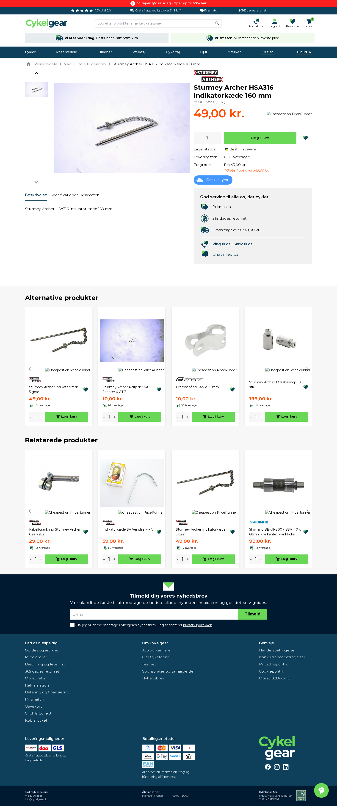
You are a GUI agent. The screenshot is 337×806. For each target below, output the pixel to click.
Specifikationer (64, 195)
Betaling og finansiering (47, 692)
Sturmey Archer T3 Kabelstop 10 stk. (275, 384)
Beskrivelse (36, 195)
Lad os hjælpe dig (41, 643)
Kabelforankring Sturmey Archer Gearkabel (54, 531)
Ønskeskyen (217, 180)
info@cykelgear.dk (36, 799)
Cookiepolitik (271, 671)
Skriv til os (243, 244)
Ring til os (222, 244)
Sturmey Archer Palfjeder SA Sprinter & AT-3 (125, 389)
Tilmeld (252, 614)
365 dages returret (42, 671)
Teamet (149, 664)
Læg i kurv (260, 138)
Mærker (234, 52)
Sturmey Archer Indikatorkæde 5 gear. (54, 389)
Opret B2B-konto (275, 678)
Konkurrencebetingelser (282, 657)
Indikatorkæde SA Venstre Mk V (128, 529)
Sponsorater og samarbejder (168, 671)
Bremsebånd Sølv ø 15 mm (197, 387)
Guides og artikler (42, 650)
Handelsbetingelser (277, 650)
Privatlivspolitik (273, 664)
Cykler (30, 52)
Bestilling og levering (45, 664)
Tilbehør (105, 52)
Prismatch (90, 195)
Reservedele (66, 52)
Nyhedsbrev (153, 678)
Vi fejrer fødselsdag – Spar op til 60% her (172, 3)
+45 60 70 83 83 (33, 795)
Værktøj (139, 52)
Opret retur (36, 678)
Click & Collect (38, 713)
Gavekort (33, 706)
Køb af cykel (36, 720)
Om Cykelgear (155, 643)
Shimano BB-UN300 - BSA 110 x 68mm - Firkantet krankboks (275, 531)
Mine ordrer (36, 657)
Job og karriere (156, 650)
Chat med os (225, 254)
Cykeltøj (173, 52)
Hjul (203, 52)
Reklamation (37, 685)
